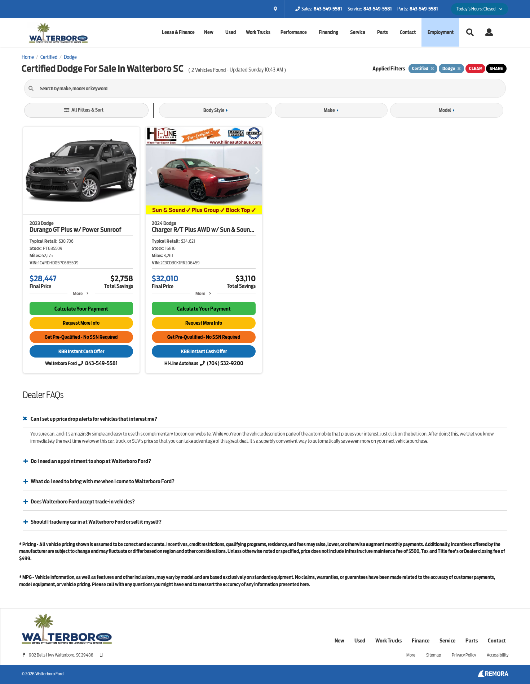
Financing (328, 32)
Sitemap (433, 655)
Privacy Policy (464, 655)
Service (357, 32)
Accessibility (497, 655)
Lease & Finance (178, 32)
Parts (471, 641)
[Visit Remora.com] (493, 675)
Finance (420, 641)
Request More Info (81, 323)
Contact (408, 32)
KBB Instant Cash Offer (81, 351)
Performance (294, 32)
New (339, 641)
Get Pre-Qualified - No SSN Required (81, 337)
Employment (441, 32)
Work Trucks (258, 32)
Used (359, 641)
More (78, 293)
